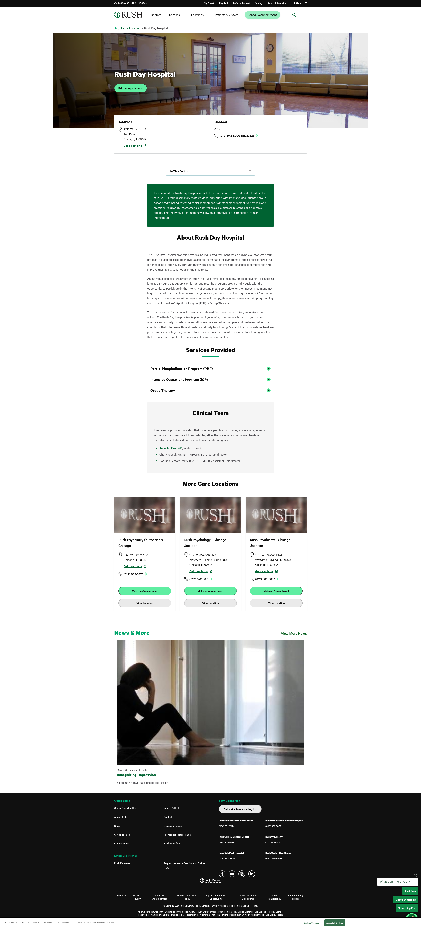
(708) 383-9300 (227, 858)
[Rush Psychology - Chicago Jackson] (210, 515)
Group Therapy (162, 390)
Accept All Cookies (334, 922)
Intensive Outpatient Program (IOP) (179, 379)
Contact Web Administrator (159, 897)
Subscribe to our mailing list (240, 809)
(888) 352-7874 (226, 826)
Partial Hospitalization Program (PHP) (181, 368)
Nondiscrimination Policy (186, 897)
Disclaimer (121, 895)
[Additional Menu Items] (304, 14)
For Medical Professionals (177, 834)
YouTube (232, 873)
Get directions (133, 145)
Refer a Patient (241, 3)
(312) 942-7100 (273, 842)
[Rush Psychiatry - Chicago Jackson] (276, 515)
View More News (294, 633)
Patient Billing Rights (295, 897)
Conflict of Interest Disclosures (248, 897)
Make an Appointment (130, 88)
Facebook (222, 873)
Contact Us (169, 817)
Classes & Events (173, 825)
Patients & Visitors (226, 15)
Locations (197, 15)
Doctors (156, 15)
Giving (258, 3)
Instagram (241, 873)
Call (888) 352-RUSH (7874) (130, 3)
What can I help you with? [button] (398, 908)
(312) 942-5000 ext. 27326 (237, 136)
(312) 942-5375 (133, 574)
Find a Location (130, 28)
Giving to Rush (122, 834)
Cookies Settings (173, 842)
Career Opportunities (125, 808)
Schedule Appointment (262, 15)
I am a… (299, 3)
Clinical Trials (121, 843)
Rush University (276, 3)
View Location (144, 603)
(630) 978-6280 (273, 858)
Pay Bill (223, 3)
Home (116, 30)
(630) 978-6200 (227, 842)
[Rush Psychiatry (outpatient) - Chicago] (144, 515)
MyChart (209, 3)
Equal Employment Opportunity (216, 897)
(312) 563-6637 (265, 579)
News (117, 825)
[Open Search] (294, 15)
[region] (210, 923)
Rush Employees (123, 863)
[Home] (210, 884)
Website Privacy (137, 897)
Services (174, 15)
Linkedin (251, 873)
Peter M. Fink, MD (170, 448)
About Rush (120, 817)
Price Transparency (274, 897)
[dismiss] (416, 901)
